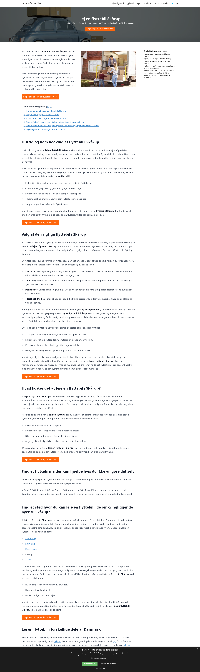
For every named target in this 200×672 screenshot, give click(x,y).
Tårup (28, 559)
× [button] (197, 649)
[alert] (100, 659)
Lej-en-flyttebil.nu (32, 3)
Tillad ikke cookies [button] (108, 664)
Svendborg (31, 538)
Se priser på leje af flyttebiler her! (100, 29)
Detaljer (122, 655)
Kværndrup (31, 549)
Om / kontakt (161, 3)
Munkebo (30, 543)
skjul (49, 107)
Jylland (131, 3)
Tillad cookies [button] (89, 664)
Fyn (139, 3)
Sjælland (148, 3)
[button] (100, 668)
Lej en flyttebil (117, 3)
